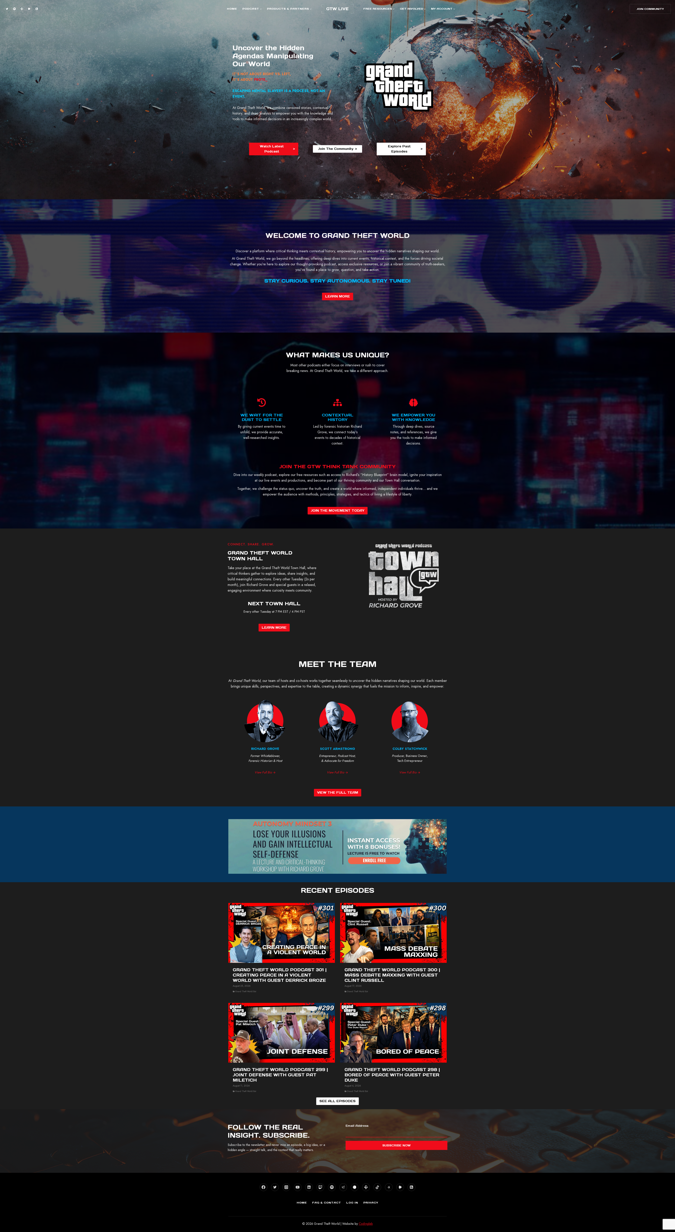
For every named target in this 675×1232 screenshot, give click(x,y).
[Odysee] (389, 1187)
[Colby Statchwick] (410, 737)
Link (337, 825)
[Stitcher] (354, 1187)
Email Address (357, 1125)
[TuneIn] (22, 9)
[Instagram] (286, 1187)
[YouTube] (297, 1187)
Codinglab (366, 1223)
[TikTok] (377, 1187)
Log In (352, 1202)
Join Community (650, 9)
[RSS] (36, 9)
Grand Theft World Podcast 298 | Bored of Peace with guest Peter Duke (392, 1075)
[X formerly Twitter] (7, 9)
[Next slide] (441, 846)
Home (232, 8)
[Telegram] (343, 1187)
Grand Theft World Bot (245, 991)
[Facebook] (263, 1187)
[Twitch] (320, 1187)
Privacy (370, 1202)
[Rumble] (29, 9)
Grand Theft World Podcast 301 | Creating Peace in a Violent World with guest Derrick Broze (280, 975)
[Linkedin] (309, 1187)
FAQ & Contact (326, 1202)
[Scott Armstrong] (337, 737)
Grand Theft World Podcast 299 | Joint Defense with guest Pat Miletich (280, 1075)
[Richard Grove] (265, 737)
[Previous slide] (234, 846)
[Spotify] (14, 9)
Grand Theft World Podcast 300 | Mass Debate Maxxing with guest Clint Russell (392, 975)
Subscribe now (396, 1145)
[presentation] (281, 933)
